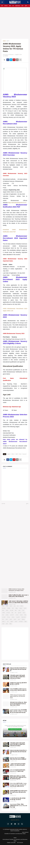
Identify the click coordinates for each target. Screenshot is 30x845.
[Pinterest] (14, 59)
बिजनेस (11, 606)
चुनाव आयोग (12, 614)
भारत (14, 606)
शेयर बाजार (3, 608)
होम (2, 5)
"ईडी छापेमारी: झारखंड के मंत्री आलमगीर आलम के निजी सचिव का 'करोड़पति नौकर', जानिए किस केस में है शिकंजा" (17, 677)
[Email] (17, 59)
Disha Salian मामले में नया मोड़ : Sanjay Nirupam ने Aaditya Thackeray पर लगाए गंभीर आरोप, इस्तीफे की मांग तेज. (18, 785)
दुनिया (26, 5)
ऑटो (7, 621)
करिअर (13, 454)
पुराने (27, 503)
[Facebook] (7, 59)
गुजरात (24, 612)
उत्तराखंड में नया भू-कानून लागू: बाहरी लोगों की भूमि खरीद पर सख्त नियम (18, 683)
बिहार (12, 612)
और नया (3, 503)
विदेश (15, 610)
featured (24, 454)
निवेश (25, 614)
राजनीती (3, 612)
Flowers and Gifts (11, 842)
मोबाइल (26, 621)
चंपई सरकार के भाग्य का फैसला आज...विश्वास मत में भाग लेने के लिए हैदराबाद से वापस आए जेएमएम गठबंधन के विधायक (18, 704)
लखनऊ (16, 621)
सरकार (19, 619)
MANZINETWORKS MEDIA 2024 (17, 829)
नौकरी (16, 454)
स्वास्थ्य (7, 619)
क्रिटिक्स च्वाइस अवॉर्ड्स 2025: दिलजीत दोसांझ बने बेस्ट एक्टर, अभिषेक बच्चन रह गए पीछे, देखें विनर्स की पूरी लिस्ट (18, 777)
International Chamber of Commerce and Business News (16, 833)
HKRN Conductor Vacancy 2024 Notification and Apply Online (16, 589)
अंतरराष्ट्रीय (21, 621)
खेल (10, 5)
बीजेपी (3, 610)
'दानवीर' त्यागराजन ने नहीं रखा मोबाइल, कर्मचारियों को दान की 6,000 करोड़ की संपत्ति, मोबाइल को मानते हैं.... (19, 601)
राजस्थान (17, 614)
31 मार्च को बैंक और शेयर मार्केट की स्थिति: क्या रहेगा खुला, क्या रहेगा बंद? (18, 798)
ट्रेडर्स (3, 623)
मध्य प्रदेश (3, 617)
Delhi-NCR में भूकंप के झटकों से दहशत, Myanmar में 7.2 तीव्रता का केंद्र (17, 770)
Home (15, 837)
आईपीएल (11, 621)
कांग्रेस (25, 608)
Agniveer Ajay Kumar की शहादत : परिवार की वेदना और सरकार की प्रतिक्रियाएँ (18, 758)
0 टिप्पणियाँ (6, 56)
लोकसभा (21, 614)
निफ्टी (13, 608)
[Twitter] (11, 59)
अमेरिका (7, 610)
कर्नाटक (11, 619)
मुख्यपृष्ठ (4, 41)
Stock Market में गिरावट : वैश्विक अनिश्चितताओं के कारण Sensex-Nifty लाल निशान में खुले (18, 806)
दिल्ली (7, 623)
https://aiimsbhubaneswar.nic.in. (17, 202)
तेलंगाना (15, 619)
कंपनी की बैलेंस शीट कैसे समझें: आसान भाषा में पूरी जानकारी (15, 732)
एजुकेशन (7, 41)
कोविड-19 (3, 621)
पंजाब (3, 614)
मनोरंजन (5, 5)
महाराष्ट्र (21, 608)
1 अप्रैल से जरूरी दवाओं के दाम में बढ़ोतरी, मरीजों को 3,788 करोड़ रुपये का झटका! (17, 764)
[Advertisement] (15, 22)
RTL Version (20, 842)
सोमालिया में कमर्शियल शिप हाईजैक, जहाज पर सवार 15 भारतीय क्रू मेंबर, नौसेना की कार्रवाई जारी (19, 595)
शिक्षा (20, 454)
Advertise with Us (15, 820)
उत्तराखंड (7, 614)
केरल (3, 619)
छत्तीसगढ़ (13, 617)
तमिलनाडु (23, 619)
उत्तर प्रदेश (8, 612)
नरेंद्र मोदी (11, 610)
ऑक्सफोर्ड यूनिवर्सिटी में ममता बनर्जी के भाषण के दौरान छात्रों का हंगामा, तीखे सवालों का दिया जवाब (18, 792)
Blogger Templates (15, 835)
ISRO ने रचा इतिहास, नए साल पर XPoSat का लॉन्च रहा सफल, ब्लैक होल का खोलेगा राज (18, 689)
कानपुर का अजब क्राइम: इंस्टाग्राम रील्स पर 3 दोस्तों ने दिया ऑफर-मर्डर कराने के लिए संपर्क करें (18, 669)
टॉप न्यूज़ (8, 617)
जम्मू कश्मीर (18, 617)
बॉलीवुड (17, 608)
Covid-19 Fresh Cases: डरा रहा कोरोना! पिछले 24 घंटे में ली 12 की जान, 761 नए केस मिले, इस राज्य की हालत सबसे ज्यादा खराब (18, 711)
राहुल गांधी (19, 612)
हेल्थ (22, 5)
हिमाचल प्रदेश (24, 617)
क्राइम (19, 610)
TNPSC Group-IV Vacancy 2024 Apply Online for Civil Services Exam (17, 696)
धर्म (13, 5)
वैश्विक (10, 623)
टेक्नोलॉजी (8, 608)
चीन (15, 612)
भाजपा (23, 610)
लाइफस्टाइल (17, 5)
